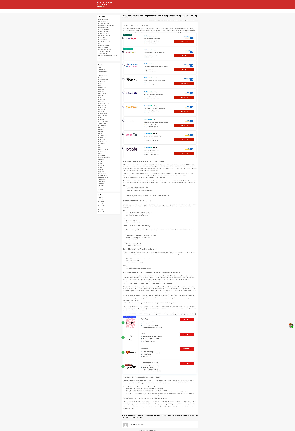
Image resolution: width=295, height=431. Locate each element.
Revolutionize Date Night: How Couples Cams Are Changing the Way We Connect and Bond (172, 415)
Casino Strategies (102, 93)
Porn (99, 147)
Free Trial (187, 319)
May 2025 (100, 209)
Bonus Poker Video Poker (103, 19)
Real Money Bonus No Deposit (105, 49)
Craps (99, 97)
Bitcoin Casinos (101, 81)
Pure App (144, 319)
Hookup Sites (101, 119)
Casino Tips (100, 95)
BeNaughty (145, 348)
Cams (99, 85)
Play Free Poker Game (103, 59)
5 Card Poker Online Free (103, 29)
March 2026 (101, 201)
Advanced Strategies (102, 71)
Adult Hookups (101, 69)
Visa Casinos (101, 185)
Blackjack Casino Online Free (104, 31)
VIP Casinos (101, 183)
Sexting (100, 167)
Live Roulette (101, 133)
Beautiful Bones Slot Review (104, 45)
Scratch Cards (101, 159)
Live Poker (100, 131)
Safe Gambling (101, 155)
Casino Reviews (101, 91)
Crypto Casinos (101, 99)
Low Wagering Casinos (103, 135)
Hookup (100, 117)
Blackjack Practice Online (103, 33)
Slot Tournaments (102, 173)
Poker (99, 145)
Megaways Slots (102, 137)
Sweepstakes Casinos (103, 177)
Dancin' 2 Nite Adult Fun (104, 3)
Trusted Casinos (101, 179)
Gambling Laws (101, 109)
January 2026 (101, 203)
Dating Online (101, 101)
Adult (99, 67)
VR (99, 187)
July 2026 (100, 197)
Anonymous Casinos (102, 75)
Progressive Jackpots (103, 149)
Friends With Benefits (149, 363)
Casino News (101, 89)
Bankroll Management (103, 79)
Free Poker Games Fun (103, 37)
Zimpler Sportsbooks (102, 53)
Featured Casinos (102, 107)
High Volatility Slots (102, 115)
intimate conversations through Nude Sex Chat (184, 393)
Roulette (100, 153)
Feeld (143, 333)
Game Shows (101, 111)
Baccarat (100, 77)
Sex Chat (100, 163)
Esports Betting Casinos (103, 103)
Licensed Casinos (102, 125)
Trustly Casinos (101, 181)
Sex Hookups (101, 165)
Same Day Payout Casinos (104, 157)
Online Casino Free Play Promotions (106, 25)
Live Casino (100, 129)
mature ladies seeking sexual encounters (133, 404)
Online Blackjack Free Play (104, 41)
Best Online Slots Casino (103, 23)
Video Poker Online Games (104, 51)
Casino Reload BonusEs (103, 47)
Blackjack (100, 83)
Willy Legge (126, 25)
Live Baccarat (101, 127)
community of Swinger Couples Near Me (160, 297)
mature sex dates (137, 279)
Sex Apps (100, 161)
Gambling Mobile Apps (103, 21)
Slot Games (100, 169)
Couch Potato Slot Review (104, 35)
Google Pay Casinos (102, 113)
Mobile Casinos (101, 139)
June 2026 (100, 199)
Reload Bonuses (101, 151)
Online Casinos (101, 143)
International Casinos (103, 121)
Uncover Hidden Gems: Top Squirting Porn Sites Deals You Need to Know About (132, 417)
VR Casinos (100, 189)
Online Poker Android (103, 27)
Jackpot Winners (102, 123)
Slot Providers (101, 171)
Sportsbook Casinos (102, 175)
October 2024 (101, 211)
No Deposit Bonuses (102, 141)
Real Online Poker (102, 43)
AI (98, 73)
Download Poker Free (103, 39)
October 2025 (101, 205)
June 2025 (100, 207)
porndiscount (141, 290)
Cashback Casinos (102, 87)
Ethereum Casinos (102, 105)
